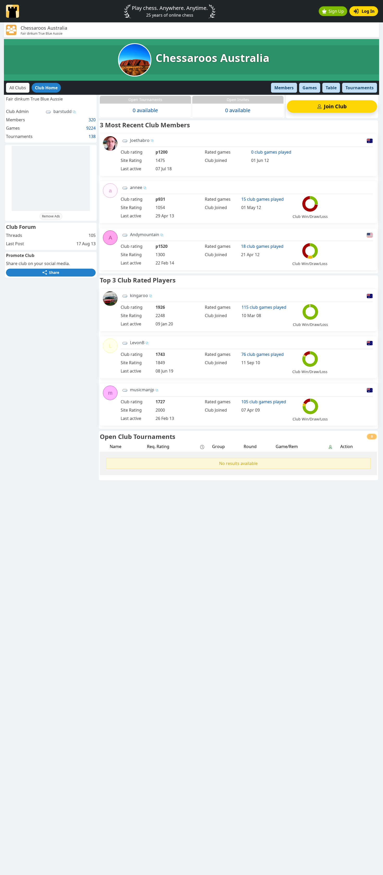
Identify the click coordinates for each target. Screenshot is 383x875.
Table (331, 88)
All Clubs (17, 88)
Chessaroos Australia (212, 58)
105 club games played (263, 402)
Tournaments (359, 88)
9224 (91, 128)
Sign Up (336, 11)
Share (54, 272)
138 (92, 136)
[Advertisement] (51, 178)
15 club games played (262, 199)
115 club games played (264, 307)
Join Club (335, 106)
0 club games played (271, 152)
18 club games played (262, 246)
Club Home (46, 88)
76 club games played (262, 354)
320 (92, 120)
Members (284, 88)
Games (309, 88)
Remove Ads (51, 216)
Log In (368, 11)
